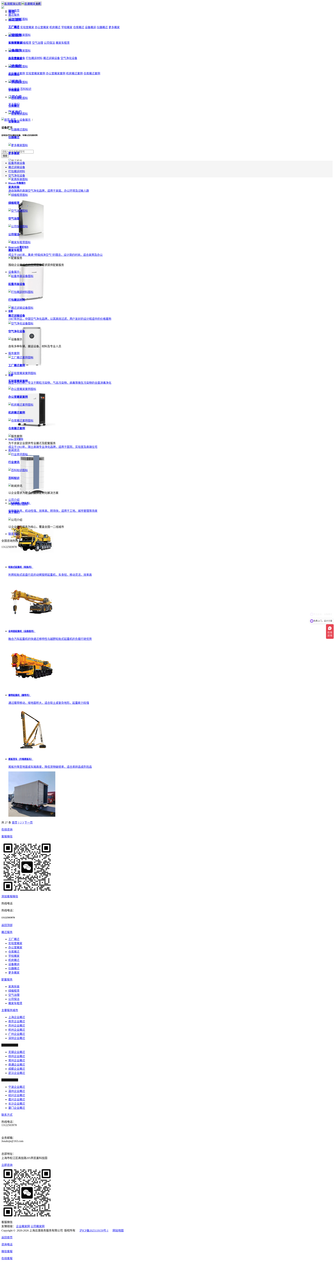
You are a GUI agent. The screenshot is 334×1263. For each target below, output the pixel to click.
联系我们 (13, 533)
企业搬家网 (23, 1226)
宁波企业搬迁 (16, 1086)
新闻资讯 (13, 450)
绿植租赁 (13, 990)
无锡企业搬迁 (16, 1052)
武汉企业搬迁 (16, 1072)
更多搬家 (114, 27)
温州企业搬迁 (16, 1091)
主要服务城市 (9, 1010)
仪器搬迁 (102, 27)
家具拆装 (13, 986)
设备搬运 (90, 27)
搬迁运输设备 (16, 167)
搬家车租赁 (15, 1003)
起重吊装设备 (16, 163)
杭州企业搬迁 (16, 1029)
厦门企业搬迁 (16, 1107)
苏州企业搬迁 (16, 1025)
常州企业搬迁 (16, 1060)
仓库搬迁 (78, 27)
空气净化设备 (69, 58)
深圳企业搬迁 (16, 1038)
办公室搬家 (15, 947)
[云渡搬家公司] (21, 3)
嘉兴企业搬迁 (16, 1099)
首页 (14, 822)
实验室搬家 (15, 943)
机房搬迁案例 (74, 73)
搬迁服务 (13, 14)
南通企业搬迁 (16, 1064)
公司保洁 (13, 999)
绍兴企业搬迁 (16, 1095)
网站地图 (118, 1230)
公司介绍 (13, 499)
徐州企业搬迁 (16, 1056)
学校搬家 (66, 27)
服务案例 (13, 353)
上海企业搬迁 (16, 1017)
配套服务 (7, 979)
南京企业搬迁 (16, 1021)
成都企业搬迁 (16, 1068)
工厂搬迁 (13, 939)
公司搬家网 (38, 1226)
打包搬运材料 (16, 171)
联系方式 (7, 1114)
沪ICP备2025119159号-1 (93, 1230)
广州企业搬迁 (16, 1033)
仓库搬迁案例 (92, 73)
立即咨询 (7, 1165)
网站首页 (13, 10)
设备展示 (13, 271)
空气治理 (13, 994)
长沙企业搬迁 (16, 1103)
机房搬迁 (13, 960)
